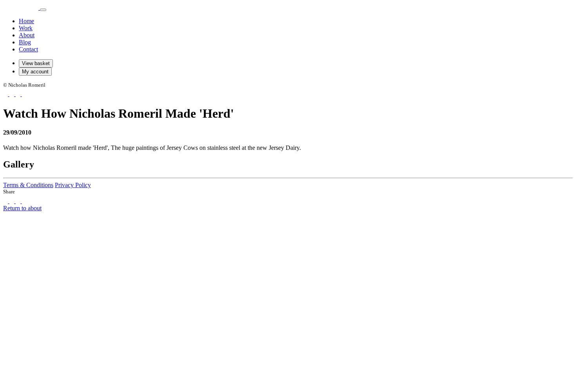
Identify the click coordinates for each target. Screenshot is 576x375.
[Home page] (21, 7)
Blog (25, 42)
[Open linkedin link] (24, 94)
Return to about (22, 208)
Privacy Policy (73, 185)
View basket (36, 63)
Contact (28, 49)
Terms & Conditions (28, 185)
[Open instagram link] (12, 94)
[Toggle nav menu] (43, 10)
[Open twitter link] (19, 94)
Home (26, 21)
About (26, 35)
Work (26, 28)
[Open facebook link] (6, 94)
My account (35, 72)
